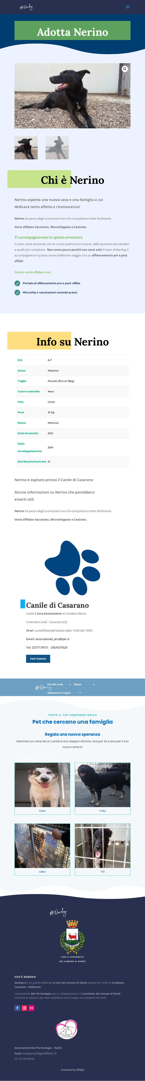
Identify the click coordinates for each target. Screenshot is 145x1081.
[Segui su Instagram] (24, 1008)
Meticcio (53, 422)
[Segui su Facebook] (17, 1008)
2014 (50, 433)
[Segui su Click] (31, 1008)
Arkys (80, 1070)
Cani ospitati (38, 658)
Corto (51, 402)
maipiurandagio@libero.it (40, 1053)
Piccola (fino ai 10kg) (61, 381)
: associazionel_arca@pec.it (51, 639)
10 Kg (51, 412)
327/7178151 (39, 647)
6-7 (50, 360)
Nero (51, 391)
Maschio (53, 370)
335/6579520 (59, 647)
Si (49, 461)
